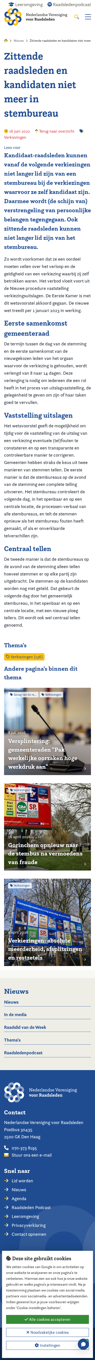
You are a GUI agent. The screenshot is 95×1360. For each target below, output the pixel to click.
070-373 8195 (24, 1148)
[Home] (39, 17)
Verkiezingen (15, 137)
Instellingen (49, 1345)
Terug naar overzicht (56, 131)
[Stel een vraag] (83, 1344)
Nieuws (19, 41)
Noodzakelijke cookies (49, 1332)
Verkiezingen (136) (26, 656)
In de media (15, 1014)
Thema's (12, 1040)
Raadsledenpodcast (23, 1053)
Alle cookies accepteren (49, 1319)
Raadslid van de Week (25, 1027)
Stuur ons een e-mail (31, 1155)
